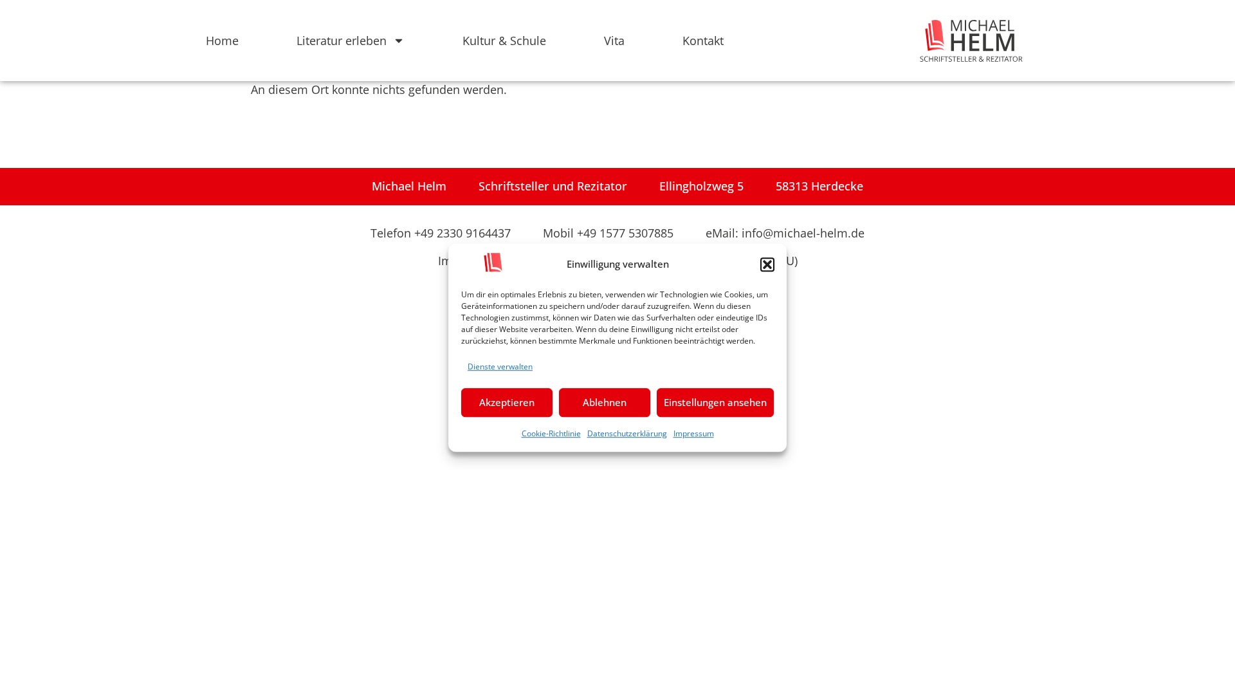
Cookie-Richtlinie (551, 433)
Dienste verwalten (500, 366)
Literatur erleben (342, 40)
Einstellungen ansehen (715, 402)
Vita (614, 40)
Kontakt (703, 40)
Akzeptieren (507, 402)
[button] (767, 264)
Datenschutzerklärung (627, 433)
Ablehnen (605, 402)
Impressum (693, 433)
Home (222, 40)
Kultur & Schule (504, 40)
